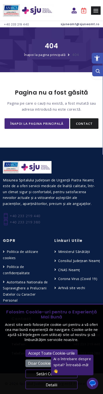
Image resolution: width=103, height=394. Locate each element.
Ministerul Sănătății (74, 251)
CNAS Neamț (69, 270)
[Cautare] (97, 71)
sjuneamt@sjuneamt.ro (80, 24)
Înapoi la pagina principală (45, 55)
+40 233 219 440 (16, 24)
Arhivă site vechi (71, 288)
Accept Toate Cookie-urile (51, 353)
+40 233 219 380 (24, 222)
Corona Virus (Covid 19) (77, 278)
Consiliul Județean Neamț (79, 260)
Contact (84, 123)
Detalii (51, 385)
